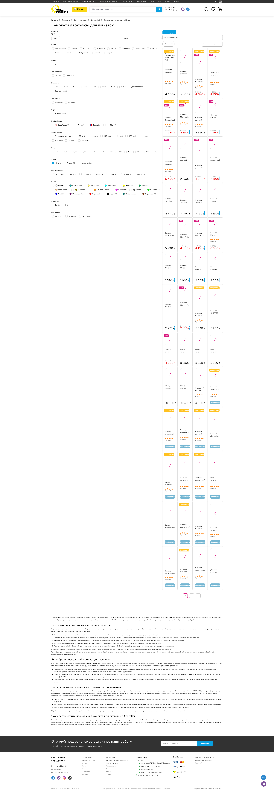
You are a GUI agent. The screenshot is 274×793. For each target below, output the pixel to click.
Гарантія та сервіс (128, 2)
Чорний (113, 194)
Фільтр (170, 33)
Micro (114, 49)
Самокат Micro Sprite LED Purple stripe (184, 115)
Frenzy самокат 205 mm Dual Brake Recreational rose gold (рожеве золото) (215, 478)
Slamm (97, 53)
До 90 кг (127, 175)
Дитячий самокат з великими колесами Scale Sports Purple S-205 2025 (185, 478)
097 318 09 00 (170, 7)
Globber (87, 49)
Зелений (145, 186)
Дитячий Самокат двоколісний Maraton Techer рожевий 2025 (215, 571)
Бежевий (95, 186)
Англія (81, 125)
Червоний (96, 194)
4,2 (102, 152)
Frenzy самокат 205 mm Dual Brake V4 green (184, 350)
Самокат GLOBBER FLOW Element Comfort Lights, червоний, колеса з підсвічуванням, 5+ (215, 311)
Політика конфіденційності (204, 757)
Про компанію (110, 757)
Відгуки (167, 2)
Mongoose (140, 49)
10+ (123, 87)
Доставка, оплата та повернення (117, 760)
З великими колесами (64, 136)
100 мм (94, 136)
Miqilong (126, 49)
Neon (57, 53)
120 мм (119, 136)
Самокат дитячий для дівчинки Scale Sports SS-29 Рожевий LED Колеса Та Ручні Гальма (170, 483)
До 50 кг (73, 175)
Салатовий (155, 190)
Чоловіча (86, 163)
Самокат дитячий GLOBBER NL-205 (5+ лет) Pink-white (184, 72)
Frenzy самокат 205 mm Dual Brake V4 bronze (214, 350)
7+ (94, 87)
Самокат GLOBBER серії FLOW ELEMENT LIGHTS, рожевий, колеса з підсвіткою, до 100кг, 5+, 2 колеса (199, 80)
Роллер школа (142, 2)
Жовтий (129, 186)
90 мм (82, 136)
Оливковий (83, 190)
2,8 (56, 152)
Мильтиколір (63, 190)
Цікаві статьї (110, 769)
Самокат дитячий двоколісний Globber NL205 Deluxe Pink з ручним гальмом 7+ (200, 432)
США (113, 125)
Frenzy (75, 49)
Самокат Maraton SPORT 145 (169, 266)
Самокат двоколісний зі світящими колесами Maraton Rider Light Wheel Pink (170, 572)
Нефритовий (130, 194)
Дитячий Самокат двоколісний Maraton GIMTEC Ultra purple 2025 (185, 570)
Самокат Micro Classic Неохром (213, 233)
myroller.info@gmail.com (60, 772)
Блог (152, 2)
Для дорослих (137, 87)
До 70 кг (100, 175)
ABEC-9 (87, 217)
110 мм (107, 136)
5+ (75, 87)
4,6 (120, 152)
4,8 (138, 152)
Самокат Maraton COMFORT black (169, 305)
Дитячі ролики (87, 757)
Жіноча (58, 163)
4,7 (129, 152)
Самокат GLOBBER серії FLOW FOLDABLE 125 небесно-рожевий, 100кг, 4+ (199, 527)
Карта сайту (199, 763)
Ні (66, 205)
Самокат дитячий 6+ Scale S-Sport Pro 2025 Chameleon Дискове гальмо (169, 432)
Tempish (109, 53)
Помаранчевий (103, 190)
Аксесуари (86, 772)
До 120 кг (59, 175)
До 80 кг (113, 175)
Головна (54, 20)
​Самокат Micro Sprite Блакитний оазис (214, 116)
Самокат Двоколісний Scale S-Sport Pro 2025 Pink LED (215, 388)
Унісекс (71, 163)
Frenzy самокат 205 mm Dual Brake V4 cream (199, 350)
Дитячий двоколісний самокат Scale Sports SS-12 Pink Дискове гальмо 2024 (200, 478)
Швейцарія (63, 125)
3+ (56, 87)
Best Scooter (60, 49)
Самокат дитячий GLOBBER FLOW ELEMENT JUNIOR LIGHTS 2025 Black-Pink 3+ (199, 166)
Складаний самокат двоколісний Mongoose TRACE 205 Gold (200, 389)
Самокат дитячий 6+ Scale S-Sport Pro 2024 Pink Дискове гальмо (184, 431)
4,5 (111, 152)
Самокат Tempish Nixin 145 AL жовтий (214, 199)
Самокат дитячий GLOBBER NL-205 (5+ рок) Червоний (200, 118)
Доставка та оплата (89, 2)
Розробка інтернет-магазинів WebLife (207, 789)
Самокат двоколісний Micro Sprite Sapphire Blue (215, 158)
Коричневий (150, 194)
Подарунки (56, 2)
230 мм (85, 141)
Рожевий (122, 190)
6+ (85, 87)
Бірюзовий (77, 186)
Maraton (101, 49)
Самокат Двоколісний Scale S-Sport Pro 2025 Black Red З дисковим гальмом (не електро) (215, 434)
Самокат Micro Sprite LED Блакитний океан (184, 236)
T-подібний (60, 114)
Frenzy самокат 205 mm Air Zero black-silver (169, 387)
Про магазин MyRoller (71, 2)
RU (216, 2)
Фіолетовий (77, 194)
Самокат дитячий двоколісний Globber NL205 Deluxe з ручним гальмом (170, 163)
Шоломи (85, 763)
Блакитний (112, 186)
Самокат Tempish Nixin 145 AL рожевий (199, 201)
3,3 (66, 152)
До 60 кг (87, 175)
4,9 (147, 152)
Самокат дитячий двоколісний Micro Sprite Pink (170, 71)
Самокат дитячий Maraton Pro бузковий (184, 158)
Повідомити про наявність (215, 402)
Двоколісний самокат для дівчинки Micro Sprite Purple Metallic (215, 73)
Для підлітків (61, 91)
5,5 (157, 152)
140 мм (144, 136)
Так (57, 205)
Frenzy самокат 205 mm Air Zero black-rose (185, 387)
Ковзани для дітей (88, 760)
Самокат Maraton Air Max (184, 304)
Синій (61, 194)
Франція (97, 125)
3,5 (75, 152)
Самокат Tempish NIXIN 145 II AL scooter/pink (185, 201)
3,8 (84, 152)
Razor (68, 53)
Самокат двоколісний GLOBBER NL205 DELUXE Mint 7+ (200, 569)
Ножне (71, 103)
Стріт (58, 76)
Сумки (84, 769)
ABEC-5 (59, 217)
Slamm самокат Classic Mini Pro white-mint (169, 350)
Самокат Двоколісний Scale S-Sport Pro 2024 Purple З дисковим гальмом (170, 526)
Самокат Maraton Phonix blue (184, 266)
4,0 (93, 152)
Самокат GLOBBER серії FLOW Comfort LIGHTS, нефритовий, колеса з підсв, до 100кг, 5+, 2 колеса (200, 314)
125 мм (132, 136)
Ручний (59, 103)
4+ (66, 87)
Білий (61, 186)
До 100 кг (141, 175)
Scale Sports (82, 53)
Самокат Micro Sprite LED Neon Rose (199, 234)
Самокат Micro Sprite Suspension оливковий (169, 234)
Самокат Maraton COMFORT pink (214, 268)
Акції (159, 2)
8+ (104, 87)
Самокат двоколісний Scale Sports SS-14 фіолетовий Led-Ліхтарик (185, 525)
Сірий (138, 190)
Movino (153, 49)
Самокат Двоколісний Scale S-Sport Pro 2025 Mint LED (170, 118)
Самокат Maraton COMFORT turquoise (199, 268)
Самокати (85, 775)
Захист (84, 766)
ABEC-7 (73, 217)
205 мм (72, 141)
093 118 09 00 (169, 9)
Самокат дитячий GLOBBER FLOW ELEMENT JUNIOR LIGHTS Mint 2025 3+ (214, 529)
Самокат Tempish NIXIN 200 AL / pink (169, 199)
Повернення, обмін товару (109, 2)
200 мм (59, 141)
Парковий (71, 76)
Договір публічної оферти (204, 760)
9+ (113, 87)
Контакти (177, 2)
